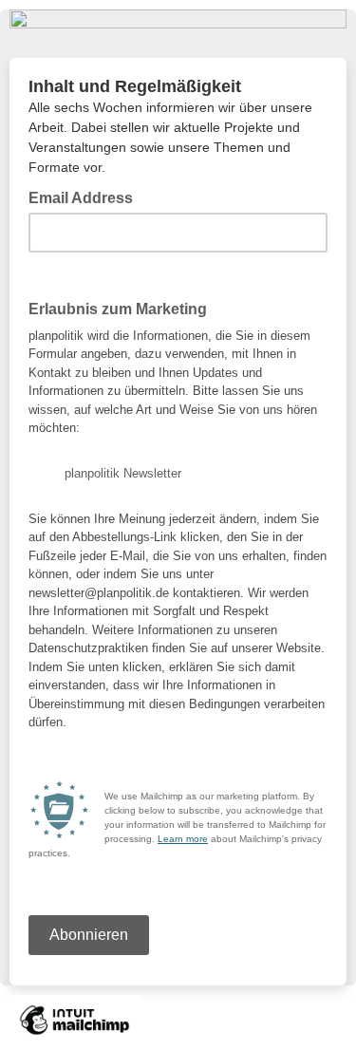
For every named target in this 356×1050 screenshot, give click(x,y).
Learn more (183, 839)
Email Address (86, 196)
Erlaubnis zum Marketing (117, 309)
